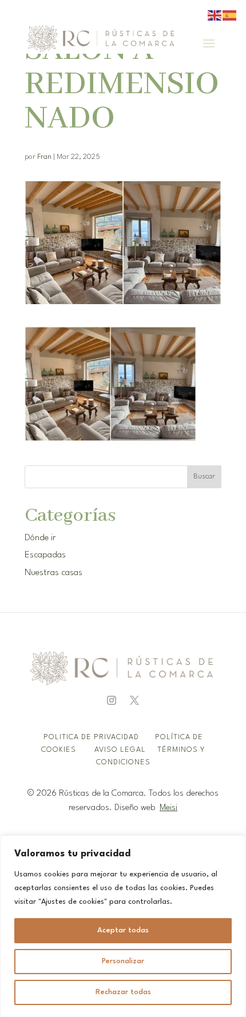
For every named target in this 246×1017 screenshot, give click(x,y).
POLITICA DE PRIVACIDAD (92, 737)
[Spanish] (230, 14)
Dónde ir (40, 538)
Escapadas (45, 555)
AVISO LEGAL (121, 749)
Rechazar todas (123, 992)
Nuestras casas (53, 572)
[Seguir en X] (134, 700)
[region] (123, 926)
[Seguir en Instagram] (111, 700)
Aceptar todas (123, 930)
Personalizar (123, 961)
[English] (215, 14)
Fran (44, 157)
